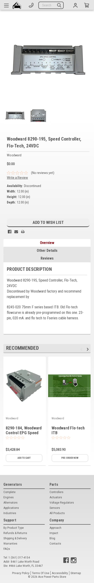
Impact (54, 533)
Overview (47, 243)
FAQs (6, 548)
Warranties (10, 543)
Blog (52, 538)
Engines (8, 497)
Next (88, 349)
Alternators (10, 502)
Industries (9, 513)
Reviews (47, 258)
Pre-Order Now (69, 458)
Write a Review (17, 177)
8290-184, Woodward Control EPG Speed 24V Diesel (24, 433)
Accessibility (60, 573)
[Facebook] (9, 231)
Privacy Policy (20, 573)
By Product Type (13, 527)
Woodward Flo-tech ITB (68, 430)
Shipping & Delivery (15, 538)
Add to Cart (24, 458)
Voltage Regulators (62, 502)
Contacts (55, 543)
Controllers (56, 492)
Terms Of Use (40, 573)
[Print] (23, 231)
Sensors (55, 508)
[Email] (16, 231)
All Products (57, 513)
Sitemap (75, 573)
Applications (11, 508)
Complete (9, 492)
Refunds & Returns (15, 533)
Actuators (56, 497)
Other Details (47, 250)
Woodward (12, 418)
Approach (55, 527)
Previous (82, 349)
